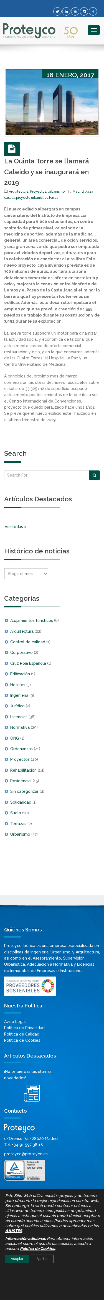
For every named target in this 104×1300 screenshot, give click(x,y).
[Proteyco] (40, 31)
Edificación (20, 674)
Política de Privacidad (24, 1028)
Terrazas (18, 823)
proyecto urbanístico (32, 198)
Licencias (18, 717)
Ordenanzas (21, 749)
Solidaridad (20, 802)
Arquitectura (19, 191)
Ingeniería (19, 695)
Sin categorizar (24, 791)
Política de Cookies (22, 1040)
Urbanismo (56, 191)
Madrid (78, 191)
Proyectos (38, 191)
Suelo (15, 813)
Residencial (21, 781)
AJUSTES (13, 1230)
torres (53, 198)
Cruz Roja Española (28, 663)
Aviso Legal (15, 1021)
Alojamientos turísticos (31, 620)
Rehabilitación (23, 770)
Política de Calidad (21, 1034)
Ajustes (42, 1259)
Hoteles (17, 685)
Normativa (20, 727)
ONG (14, 738)
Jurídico (17, 706)
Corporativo (21, 652)
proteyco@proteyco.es (26, 1154)
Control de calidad (27, 642)
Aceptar (17, 1259)
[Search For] (94, 475)
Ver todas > (15, 526)
